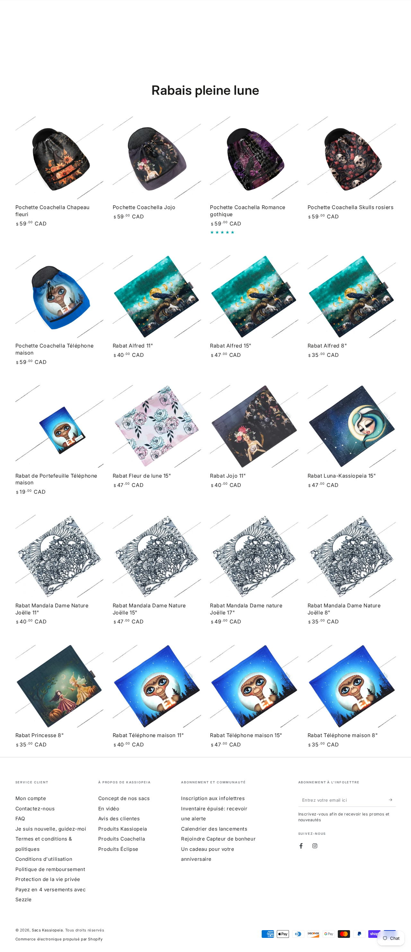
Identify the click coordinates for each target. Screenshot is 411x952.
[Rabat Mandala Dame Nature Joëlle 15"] (157, 556)
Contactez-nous (35, 809)
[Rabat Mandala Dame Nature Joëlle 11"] (59, 556)
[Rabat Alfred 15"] (254, 296)
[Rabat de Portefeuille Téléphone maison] (59, 426)
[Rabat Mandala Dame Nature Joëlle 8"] (352, 556)
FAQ (20, 818)
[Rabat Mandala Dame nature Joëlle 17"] (254, 556)
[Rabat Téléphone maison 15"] (254, 686)
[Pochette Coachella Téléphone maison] (59, 296)
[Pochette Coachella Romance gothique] (254, 158)
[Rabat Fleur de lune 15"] (157, 426)
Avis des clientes (119, 818)
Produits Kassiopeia (122, 829)
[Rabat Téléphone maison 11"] (157, 686)
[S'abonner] (392, 800)
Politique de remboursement (50, 869)
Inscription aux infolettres (213, 798)
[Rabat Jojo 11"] (254, 426)
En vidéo (108, 809)
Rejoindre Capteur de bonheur (218, 839)
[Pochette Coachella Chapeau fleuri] (59, 158)
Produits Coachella (121, 839)
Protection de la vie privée (47, 879)
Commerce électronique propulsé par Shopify (59, 939)
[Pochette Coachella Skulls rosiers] (352, 158)
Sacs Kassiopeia (47, 930)
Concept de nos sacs (124, 798)
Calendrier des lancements (214, 829)
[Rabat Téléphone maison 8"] (352, 686)
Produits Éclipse (118, 849)
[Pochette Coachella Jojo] (157, 158)
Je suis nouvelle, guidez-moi (50, 829)
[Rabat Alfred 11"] (157, 296)
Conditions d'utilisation (44, 859)
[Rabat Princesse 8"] (59, 686)
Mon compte (30, 798)
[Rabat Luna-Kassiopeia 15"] (352, 426)
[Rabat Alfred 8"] (352, 296)
